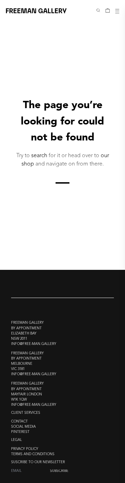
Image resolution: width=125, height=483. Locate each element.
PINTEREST (20, 432)
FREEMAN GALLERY (36, 10)
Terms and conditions (33, 454)
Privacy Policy (24, 449)
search (39, 155)
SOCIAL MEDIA (23, 427)
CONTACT (19, 422)
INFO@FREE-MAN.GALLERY (33, 344)
